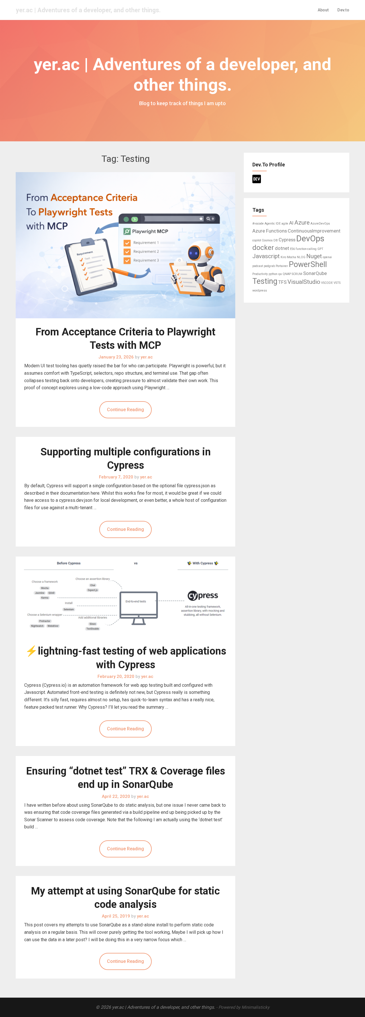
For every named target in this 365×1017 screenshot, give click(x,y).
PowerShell (308, 264)
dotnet (282, 248)
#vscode (258, 223)
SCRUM (297, 274)
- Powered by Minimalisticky (242, 1007)
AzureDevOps (320, 223)
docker (263, 248)
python (273, 274)
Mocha (291, 257)
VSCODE (327, 283)
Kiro (283, 257)
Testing (264, 281)
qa (280, 274)
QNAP (287, 274)
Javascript (266, 256)
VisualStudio (303, 281)
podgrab (269, 266)
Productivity (260, 274)
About (323, 10)
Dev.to (343, 10)
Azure (302, 222)
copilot (256, 240)
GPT (320, 249)
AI (291, 223)
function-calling (306, 249)
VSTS (337, 283)
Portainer (282, 266)
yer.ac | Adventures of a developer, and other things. (88, 10)
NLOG (301, 257)
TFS (282, 282)
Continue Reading (125, 409)
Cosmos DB (270, 240)
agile (284, 223)
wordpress (259, 290)
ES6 (292, 249)
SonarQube (315, 273)
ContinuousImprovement (314, 231)
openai (327, 257)
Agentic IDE (273, 223)
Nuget (314, 256)
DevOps (310, 238)
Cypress (287, 239)
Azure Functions (269, 231)
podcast (257, 266)
